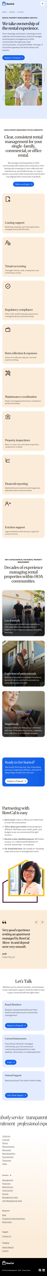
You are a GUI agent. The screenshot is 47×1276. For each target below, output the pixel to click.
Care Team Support (15, 1095)
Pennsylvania (7, 1157)
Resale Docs (7, 1222)
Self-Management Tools (12, 1201)
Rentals (5, 1194)
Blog (4, 1215)
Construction (7, 1190)
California (6, 1136)
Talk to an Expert (22, 184)
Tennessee (6, 1160)
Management (7, 1180)
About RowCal (8, 1247)
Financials (6, 1184)
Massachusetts (8, 1147)
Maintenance (7, 1187)
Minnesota (6, 1150)
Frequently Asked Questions (13, 1219)
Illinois (5, 1143)
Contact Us (6, 1236)
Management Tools (10, 1197)
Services (12, 12)
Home (4, 12)
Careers (5, 1251)
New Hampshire (8, 1154)
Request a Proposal (12, 58)
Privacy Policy (26, 1270)
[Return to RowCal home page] (8, 5)
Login (9, 1062)
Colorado (5, 1140)
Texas (4, 1164)
